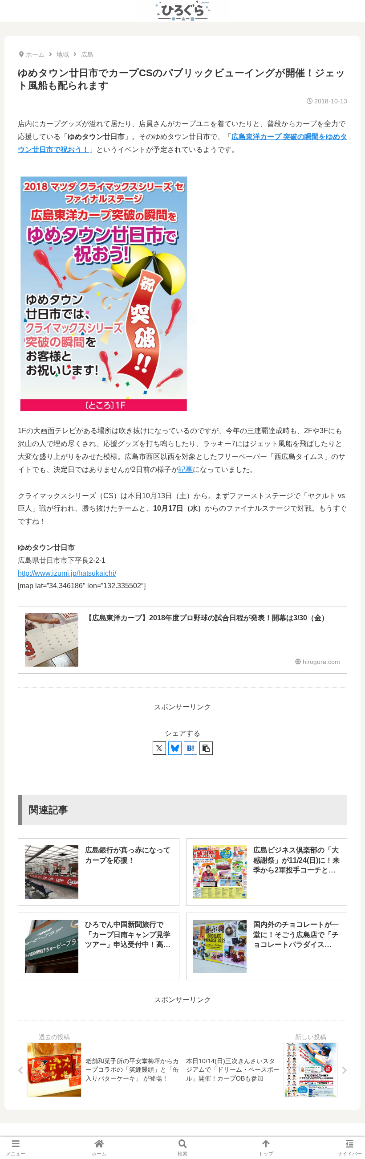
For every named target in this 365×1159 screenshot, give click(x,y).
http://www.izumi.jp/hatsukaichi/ (67, 573)
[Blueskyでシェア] (175, 748)
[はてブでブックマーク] (190, 748)
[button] (206, 748)
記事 (185, 469)
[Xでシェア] (159, 748)
